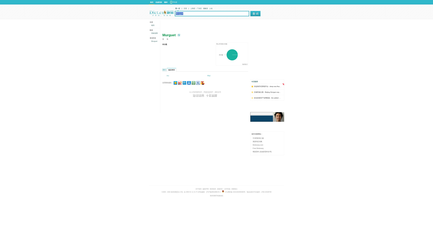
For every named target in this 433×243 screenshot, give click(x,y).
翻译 (165, 2)
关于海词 (198, 189)
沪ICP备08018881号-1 (213, 192)
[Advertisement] (203, 25)
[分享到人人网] (189, 83)
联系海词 (213, 189)
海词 (151, 2)
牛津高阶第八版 (258, 138)
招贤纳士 (234, 189)
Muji (208, 75)
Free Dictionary (258, 148)
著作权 (207, 92)
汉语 (185, 8)
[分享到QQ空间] (175, 83)
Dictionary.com (258, 145)
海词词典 (174, 192)
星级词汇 (220, 189)
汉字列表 (227, 189)
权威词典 (159, 2)
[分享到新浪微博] (180, 83)
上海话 (192, 8)
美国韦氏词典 (257, 141)
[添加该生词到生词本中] (179, 35)
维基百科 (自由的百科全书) (262, 152)
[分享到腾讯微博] (184, 83)
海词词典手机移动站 (216, 196)
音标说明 (154, 33)
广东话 (199, 8)
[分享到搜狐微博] (202, 83)
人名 (211, 8)
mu (168, 75)
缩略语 (205, 8)
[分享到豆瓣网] (193, 83)
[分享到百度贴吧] (198, 83)
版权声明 (206, 189)
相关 (152, 25)
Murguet (154, 41)
